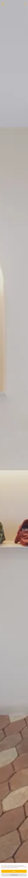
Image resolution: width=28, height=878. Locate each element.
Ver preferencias (14, 875)
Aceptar (14, 871)
